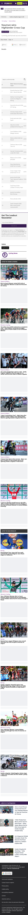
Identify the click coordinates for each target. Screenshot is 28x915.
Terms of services (19, 230)
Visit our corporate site (13, 868)
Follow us (16, 44)
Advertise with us (6, 899)
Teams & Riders (12, 21)
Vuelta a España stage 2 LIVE (17, 17)
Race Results (5, 31)
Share (5, 44)
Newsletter (23, 44)
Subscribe (20, 3)
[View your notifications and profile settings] (15, 3)
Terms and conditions (7, 879)
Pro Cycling (4, 21)
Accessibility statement (7, 892)
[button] (26, 3)
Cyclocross (5, 248)
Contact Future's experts (8, 882)
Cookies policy (5, 889)
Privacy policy (5, 886)
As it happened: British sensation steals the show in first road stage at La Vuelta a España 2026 (15, 10)
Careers (4, 895)
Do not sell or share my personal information (13, 902)
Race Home (4, 39)
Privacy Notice (21, 231)
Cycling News (14, 31)
